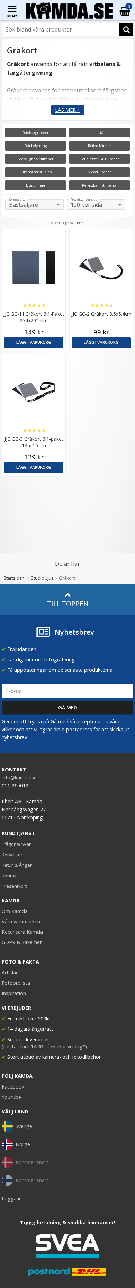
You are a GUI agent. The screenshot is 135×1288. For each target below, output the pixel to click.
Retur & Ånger (17, 865)
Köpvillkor (12, 854)
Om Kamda (15, 911)
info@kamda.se (19, 777)
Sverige (24, 1126)
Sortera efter (18, 200)
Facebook (13, 1086)
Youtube (11, 1097)
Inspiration (14, 993)
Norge (23, 1144)
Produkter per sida (83, 200)
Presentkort (14, 886)
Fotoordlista (16, 983)
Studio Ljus (42, 578)
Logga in (12, 1198)
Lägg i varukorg (33, 342)
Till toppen (67, 603)
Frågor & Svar (16, 844)
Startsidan (14, 578)
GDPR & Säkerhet (22, 942)
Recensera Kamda (22, 932)
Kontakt (10, 876)
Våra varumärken (21, 921)
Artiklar (10, 972)
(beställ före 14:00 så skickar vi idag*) (44, 1046)
